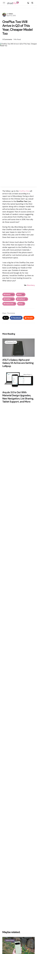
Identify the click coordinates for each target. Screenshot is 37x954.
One (21, 294)
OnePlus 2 (22, 299)
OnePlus (9, 299)
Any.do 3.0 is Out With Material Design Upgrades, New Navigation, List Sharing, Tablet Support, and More (18, 397)
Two (22, 304)
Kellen (11, 14)
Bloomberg (31, 285)
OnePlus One (24, 191)
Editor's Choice (10, 940)
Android (9, 294)
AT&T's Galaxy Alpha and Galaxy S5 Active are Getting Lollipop (18, 363)
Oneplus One (10, 304)
